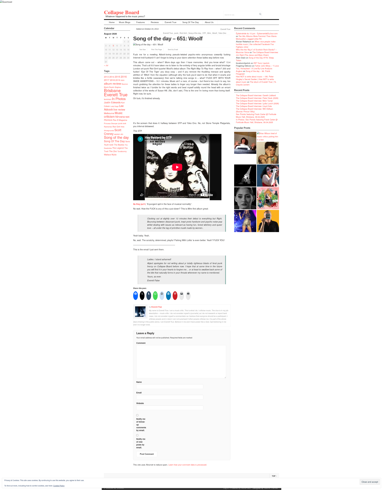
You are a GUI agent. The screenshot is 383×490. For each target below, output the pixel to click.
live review (119, 109)
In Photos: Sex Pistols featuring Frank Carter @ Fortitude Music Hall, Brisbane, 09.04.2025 (257, 121)
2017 (106, 79)
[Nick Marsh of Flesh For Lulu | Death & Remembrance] (268, 153)
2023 (122, 80)
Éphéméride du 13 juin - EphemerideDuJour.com (257, 33)
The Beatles (119, 144)
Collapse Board (121, 12)
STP (204, 33)
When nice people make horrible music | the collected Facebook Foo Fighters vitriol (255, 44)
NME (127, 116)
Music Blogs (124, 22)
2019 (117, 80)
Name (139, 382)
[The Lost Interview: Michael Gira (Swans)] (268, 221)
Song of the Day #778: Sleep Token (255, 59)
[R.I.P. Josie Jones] (245, 198)
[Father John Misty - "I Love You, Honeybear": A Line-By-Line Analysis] (268, 198)
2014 (111, 76)
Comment (140, 343)
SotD (111, 144)
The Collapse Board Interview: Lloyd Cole (254, 106)
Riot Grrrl (116, 126)
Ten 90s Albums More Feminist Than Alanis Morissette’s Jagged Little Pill (256, 37)
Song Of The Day (190, 22)
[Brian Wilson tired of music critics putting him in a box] (268, 136)
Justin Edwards (112, 102)
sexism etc (118, 134)
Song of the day (116, 137)
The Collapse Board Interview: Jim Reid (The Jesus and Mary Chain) (257, 53)
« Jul (106, 65)
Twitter (264, 12)
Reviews (155, 22)
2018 (112, 79)
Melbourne (109, 113)
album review (112, 83)
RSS (276, 12)
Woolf (214, 33)
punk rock (122, 123)
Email (272, 12)
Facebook (268, 12)
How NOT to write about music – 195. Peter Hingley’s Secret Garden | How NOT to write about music (255, 79)
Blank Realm (109, 87)
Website (140, 403)
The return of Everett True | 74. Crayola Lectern (256, 83)
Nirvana (120, 116)
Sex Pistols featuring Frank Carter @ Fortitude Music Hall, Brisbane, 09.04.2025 (256, 115)
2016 (124, 76)
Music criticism (113, 115)
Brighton (118, 87)
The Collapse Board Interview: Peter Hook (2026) (257, 98)
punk (176, 33)
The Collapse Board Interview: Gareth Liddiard (256, 95)
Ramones (108, 126)
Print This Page (156, 49)
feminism (107, 99)
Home (112, 22)
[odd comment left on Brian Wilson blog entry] (245, 143)
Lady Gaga (114, 106)
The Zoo (113, 151)
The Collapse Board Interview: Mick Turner (254, 100)
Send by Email (173, 49)
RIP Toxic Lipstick (261, 63)
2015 (117, 76)
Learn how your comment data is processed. (187, 464)
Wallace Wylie (110, 154)
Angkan (239, 71)
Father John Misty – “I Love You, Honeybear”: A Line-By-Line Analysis (257, 67)
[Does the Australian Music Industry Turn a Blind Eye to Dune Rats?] (245, 175)
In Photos (119, 98)
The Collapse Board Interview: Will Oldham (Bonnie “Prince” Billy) (254, 110)
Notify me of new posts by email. (140, 443)
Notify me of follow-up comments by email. (141, 424)
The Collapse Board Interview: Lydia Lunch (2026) (257, 103)
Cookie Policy (58, 485)
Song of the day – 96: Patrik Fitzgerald (253, 72)
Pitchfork (108, 119)
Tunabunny (122, 151)
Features (140, 22)
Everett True (170, 22)
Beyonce (125, 84)
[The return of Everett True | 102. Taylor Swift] (245, 221)
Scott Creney (112, 132)
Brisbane (112, 90)
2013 (106, 76)
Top (274, 476)
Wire (209, 33)
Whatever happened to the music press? (125, 16)
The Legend (118, 147)
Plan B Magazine (120, 120)
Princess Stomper (111, 123)
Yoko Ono (222, 33)
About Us (209, 22)
